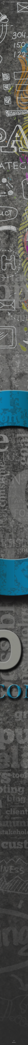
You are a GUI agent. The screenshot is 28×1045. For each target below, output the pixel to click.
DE (23, 2)
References (13, 1)
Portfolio (8, 1)
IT (26, 2)
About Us (4, 2)
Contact (18, 1)
